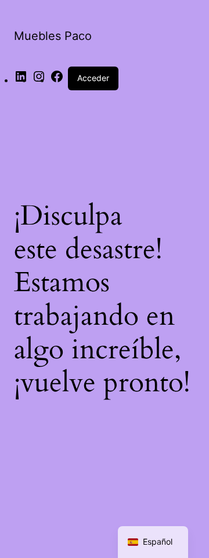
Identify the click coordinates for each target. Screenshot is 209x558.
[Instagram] (39, 80)
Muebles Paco (53, 36)
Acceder (93, 78)
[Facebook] (57, 80)
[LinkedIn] (21, 80)
